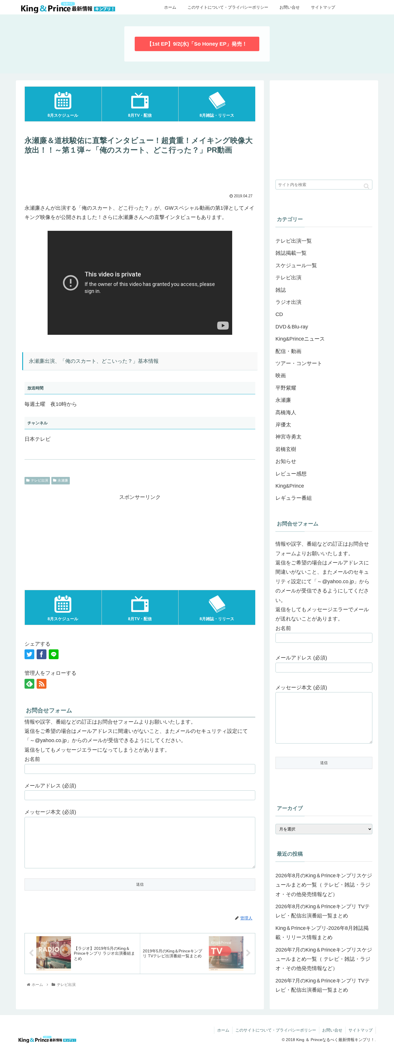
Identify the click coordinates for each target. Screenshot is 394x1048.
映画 (280, 375)
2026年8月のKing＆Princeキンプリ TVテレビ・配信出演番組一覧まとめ (322, 911)
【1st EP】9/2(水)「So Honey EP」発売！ (197, 44)
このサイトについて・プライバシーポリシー (275, 1030)
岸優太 (283, 425)
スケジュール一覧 (296, 265)
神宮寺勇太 (288, 437)
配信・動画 (288, 351)
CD (279, 314)
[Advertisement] (140, 173)
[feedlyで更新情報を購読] (29, 684)
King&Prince (289, 486)
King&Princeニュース (300, 339)
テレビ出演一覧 (293, 241)
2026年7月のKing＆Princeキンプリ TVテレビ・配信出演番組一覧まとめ (322, 985)
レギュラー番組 (293, 498)
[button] (366, 186)
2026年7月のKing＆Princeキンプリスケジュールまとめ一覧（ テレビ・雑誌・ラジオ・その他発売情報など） (323, 959)
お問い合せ (332, 1030)
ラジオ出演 (288, 302)
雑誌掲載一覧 (291, 253)
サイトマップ (360, 1030)
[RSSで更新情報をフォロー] (41, 684)
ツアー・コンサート (298, 363)
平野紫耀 (285, 388)
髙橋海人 (285, 412)
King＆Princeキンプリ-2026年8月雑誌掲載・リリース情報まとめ (322, 932)
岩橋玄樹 (285, 449)
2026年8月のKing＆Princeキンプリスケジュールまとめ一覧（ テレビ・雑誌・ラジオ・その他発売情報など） (323, 885)
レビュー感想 (291, 474)
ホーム (223, 1030)
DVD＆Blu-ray (291, 327)
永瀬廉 (63, 480)
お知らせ (285, 461)
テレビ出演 (39, 480)
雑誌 (280, 290)
